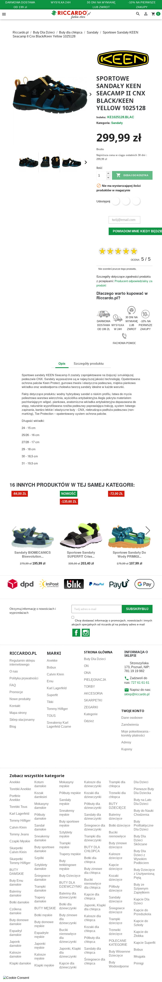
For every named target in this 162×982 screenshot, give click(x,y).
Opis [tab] (61, 363)
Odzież (89, 721)
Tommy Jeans (19, 834)
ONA (87, 672)
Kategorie (91, 714)
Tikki (50, 702)
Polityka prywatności (23, 678)
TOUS (51, 715)
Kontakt (14, 706)
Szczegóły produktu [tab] (89, 363)
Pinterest (136, 201)
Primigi (139, 963)
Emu (50, 681)
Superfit (52, 695)
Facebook (76, 633)
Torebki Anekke (20, 789)
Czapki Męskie (19, 841)
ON (86, 666)
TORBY (89, 686)
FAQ (12, 685)
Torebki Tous (18, 806)
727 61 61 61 (140, 682)
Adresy (126, 742)
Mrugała (139, 956)
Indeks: (101, 117)
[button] (14, 162)
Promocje (16, 692)
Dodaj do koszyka (132, 175)
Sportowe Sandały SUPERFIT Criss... (81, 554)
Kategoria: (103, 123)
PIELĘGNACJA (95, 679)
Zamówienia (130, 724)
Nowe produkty (20, 699)
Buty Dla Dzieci (95, 659)
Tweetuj (126, 201)
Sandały (117, 123)
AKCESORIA (93, 693)
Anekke (52, 660)
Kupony (126, 749)
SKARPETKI (93, 700)
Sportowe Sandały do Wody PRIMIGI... (129, 554)
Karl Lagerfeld (57, 688)
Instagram (86, 633)
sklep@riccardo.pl (137, 694)
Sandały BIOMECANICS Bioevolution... (32, 554)
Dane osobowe (132, 717)
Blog (12, 726)
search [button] (138, 14)
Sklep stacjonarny (22, 719)
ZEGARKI (91, 707)
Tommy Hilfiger (57, 708)
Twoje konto (132, 711)
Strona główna (98, 652)
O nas (13, 671)
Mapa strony (18, 712)
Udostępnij (116, 201)
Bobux (51, 667)
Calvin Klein (55, 674)
